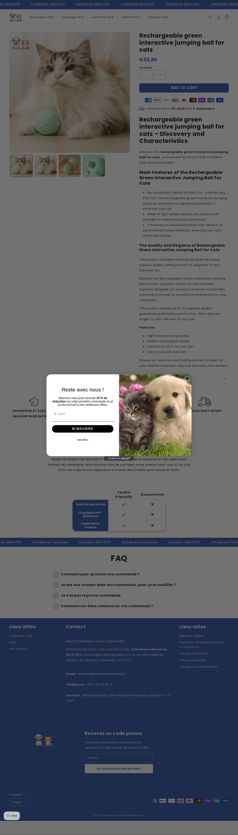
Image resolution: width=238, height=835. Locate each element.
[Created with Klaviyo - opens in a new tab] (119, 458)
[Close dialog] (187, 378)
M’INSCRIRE (83, 428)
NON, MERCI (82, 440)
